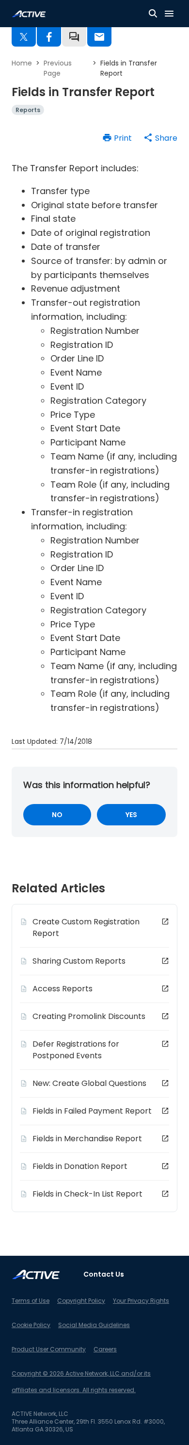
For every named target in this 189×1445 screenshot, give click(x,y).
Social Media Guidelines (94, 1325)
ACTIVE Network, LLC (40, 1414)
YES (131, 815)
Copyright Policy (81, 1301)
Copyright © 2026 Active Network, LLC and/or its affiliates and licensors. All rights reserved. (81, 1381)
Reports (28, 110)
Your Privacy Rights (141, 1301)
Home (22, 63)
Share (166, 138)
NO (57, 815)
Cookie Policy (31, 1325)
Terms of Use (30, 1301)
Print (123, 138)
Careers (105, 1349)
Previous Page (58, 68)
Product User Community (49, 1349)
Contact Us (103, 1274)
